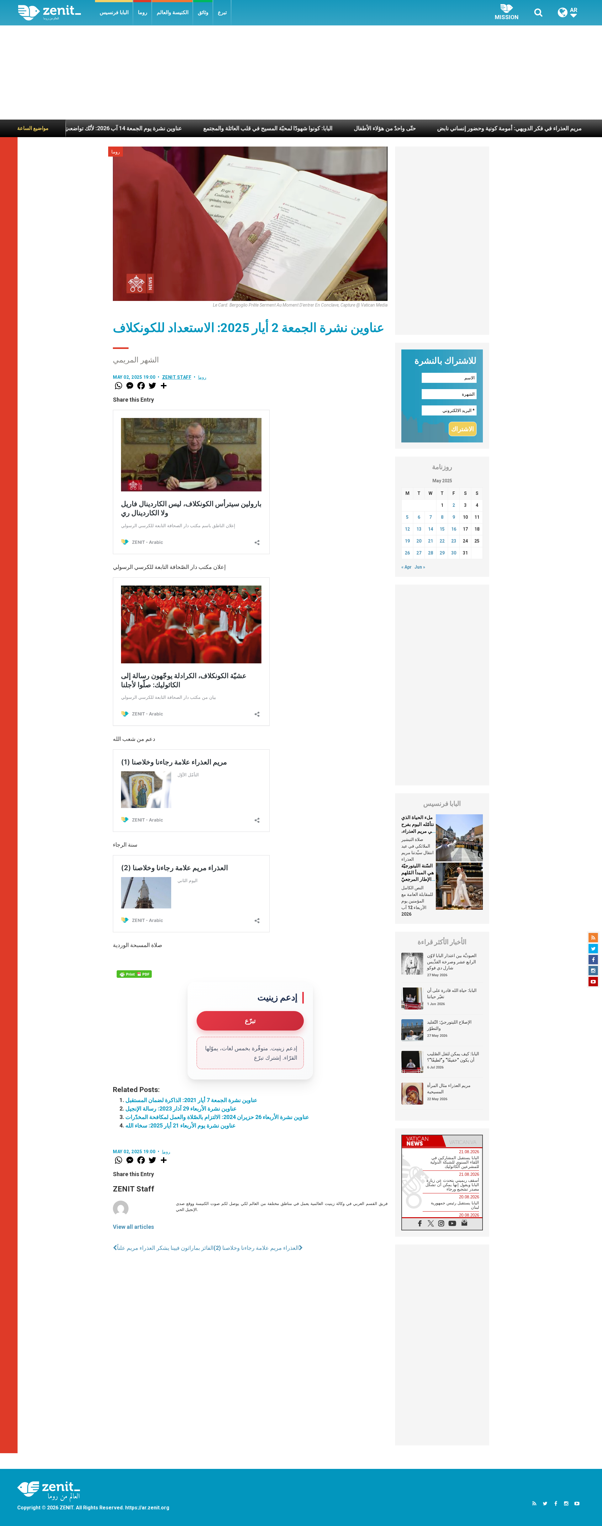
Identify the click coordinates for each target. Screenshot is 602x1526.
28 (430, 552)
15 (442, 529)
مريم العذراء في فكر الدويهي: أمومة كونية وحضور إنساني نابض (444, 128)
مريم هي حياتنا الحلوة (562, 128)
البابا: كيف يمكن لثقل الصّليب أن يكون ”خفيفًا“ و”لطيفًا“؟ (453, 1057)
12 (407, 529)
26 (407, 552)
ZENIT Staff (177, 377)
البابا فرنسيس (114, 12)
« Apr (406, 567)
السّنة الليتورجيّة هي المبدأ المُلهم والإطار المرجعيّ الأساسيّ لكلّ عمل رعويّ (417, 879)
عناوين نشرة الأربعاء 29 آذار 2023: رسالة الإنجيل (181, 1108)
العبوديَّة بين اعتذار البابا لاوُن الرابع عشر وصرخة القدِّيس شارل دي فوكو (452, 961)
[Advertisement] (301, 72)
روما (142, 12)
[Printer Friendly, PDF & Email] (134, 974)
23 (453, 540)
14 (430, 529)
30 (453, 552)
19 (407, 540)
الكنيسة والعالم (172, 12)
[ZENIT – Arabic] (56, 12)
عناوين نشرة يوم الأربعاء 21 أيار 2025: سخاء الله (180, 1125)
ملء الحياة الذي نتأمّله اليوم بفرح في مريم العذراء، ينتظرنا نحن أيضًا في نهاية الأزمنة (417, 831)
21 (430, 540)
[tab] (422, 1141)
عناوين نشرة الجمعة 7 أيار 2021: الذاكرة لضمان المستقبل (191, 1100)
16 (453, 529)
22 (442, 540)
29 (442, 552)
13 (418, 529)
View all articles (133, 1226)
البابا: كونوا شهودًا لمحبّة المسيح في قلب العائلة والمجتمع (202, 128)
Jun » (420, 567)
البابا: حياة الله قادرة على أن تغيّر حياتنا (452, 993)
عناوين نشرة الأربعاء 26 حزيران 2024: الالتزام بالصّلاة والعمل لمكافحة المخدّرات (217, 1117)
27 (418, 552)
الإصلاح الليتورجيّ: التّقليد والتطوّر (449, 1025)
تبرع (222, 12)
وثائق (203, 12)
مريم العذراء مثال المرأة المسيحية (449, 1088)
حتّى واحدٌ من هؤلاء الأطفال (320, 128)
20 (418, 540)
